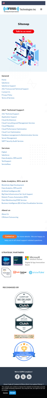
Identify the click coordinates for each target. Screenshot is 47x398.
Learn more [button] (12, 390)
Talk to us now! (23, 31)
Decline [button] (5, 393)
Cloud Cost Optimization (11, 132)
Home (4, 80)
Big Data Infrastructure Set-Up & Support (17, 194)
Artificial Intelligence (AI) (11, 191)
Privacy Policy (7, 95)
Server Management (9, 138)
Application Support (9, 117)
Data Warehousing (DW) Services (14, 200)
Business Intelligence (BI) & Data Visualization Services (22, 203)
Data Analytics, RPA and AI (12, 158)
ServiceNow (6, 164)
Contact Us (6, 92)
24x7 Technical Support (10, 114)
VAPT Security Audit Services (13, 141)
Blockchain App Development (13, 185)
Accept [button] (12, 393)
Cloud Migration (8, 126)
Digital (4, 152)
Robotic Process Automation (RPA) (15, 197)
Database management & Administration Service (20, 135)
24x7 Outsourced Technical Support (15, 89)
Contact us (9, 236)
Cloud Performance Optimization (14, 129)
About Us (5, 214)
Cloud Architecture (9, 120)
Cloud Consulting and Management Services (18, 123)
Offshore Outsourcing (10, 217)
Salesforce (5, 83)
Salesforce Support (9, 86)
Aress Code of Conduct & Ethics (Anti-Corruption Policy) (23, 384)
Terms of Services (8, 98)
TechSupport (6, 161)
